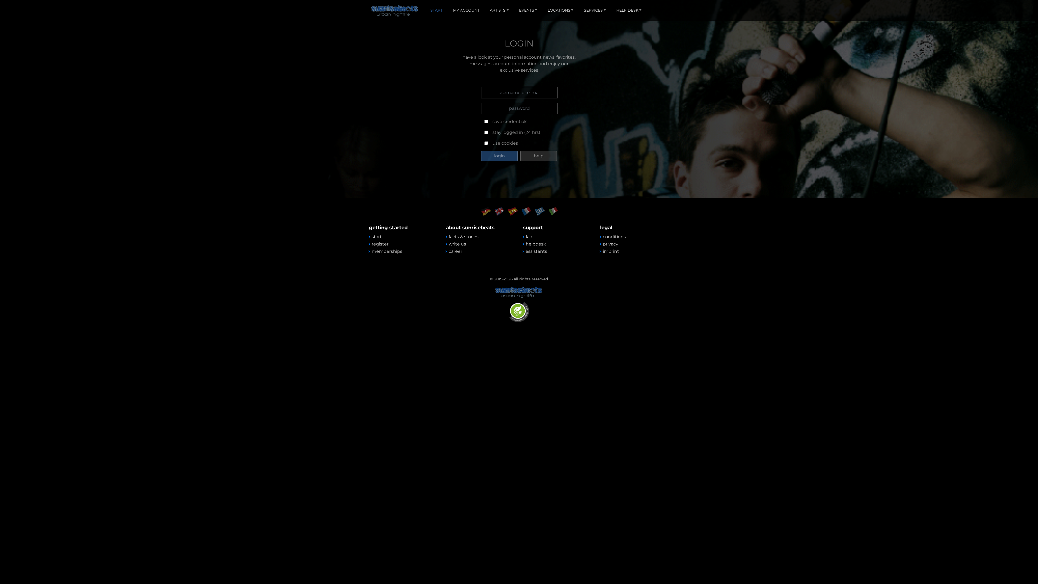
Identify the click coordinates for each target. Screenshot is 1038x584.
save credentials (510, 121)
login (499, 155)
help (539, 155)
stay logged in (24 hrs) (516, 132)
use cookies (505, 143)
